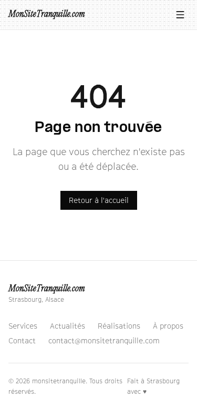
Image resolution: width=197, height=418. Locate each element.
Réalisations (119, 325)
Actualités (67, 325)
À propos (168, 325)
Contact (22, 340)
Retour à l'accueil (99, 200)
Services (22, 325)
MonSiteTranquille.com (46, 14)
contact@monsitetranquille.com (104, 340)
